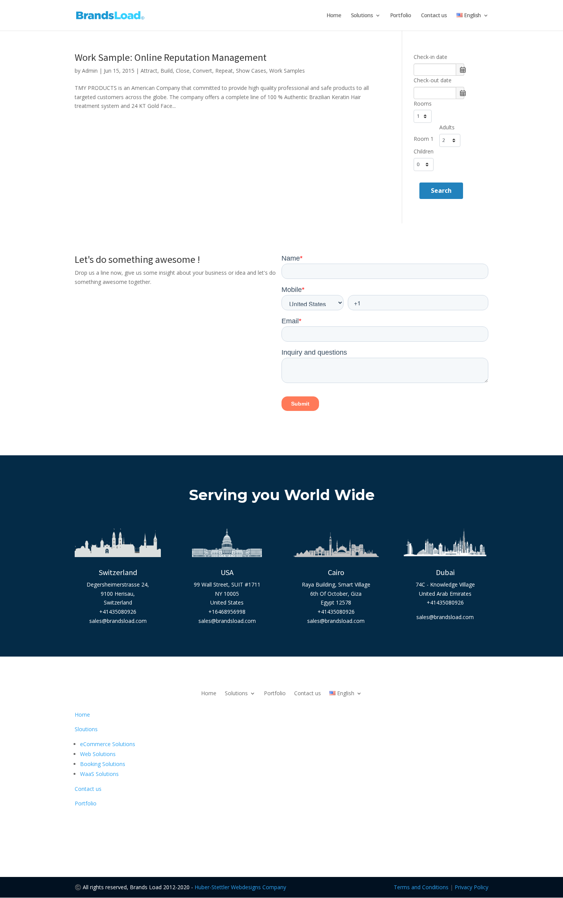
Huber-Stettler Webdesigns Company (240, 887)
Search (441, 190)
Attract (149, 70)
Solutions (362, 16)
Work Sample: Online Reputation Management (171, 57)
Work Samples (287, 70)
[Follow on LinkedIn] (297, 825)
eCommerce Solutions (107, 744)
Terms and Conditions (421, 887)
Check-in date (430, 56)
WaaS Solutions (99, 773)
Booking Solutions (102, 764)
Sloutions (86, 729)
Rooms (423, 103)
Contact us (434, 16)
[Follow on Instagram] (281, 825)
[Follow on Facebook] (266, 825)
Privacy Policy (471, 887)
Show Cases (251, 70)
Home (334, 16)
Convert (202, 70)
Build (166, 70)
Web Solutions (98, 754)
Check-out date (433, 80)
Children (424, 151)
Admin (90, 70)
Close (183, 70)
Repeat (224, 70)
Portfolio (400, 16)
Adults (447, 127)
